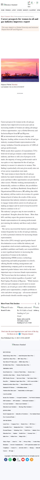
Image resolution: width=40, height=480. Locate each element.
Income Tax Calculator (8, 397)
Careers (5, 451)
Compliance (6, 448)
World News (27, 430)
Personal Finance (7, 430)
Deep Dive (5, 381)
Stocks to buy (31, 372)
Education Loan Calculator (10, 407)
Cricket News (28, 427)
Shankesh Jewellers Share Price (11, 384)
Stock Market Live (7, 372)
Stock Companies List (8, 414)
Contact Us (14, 448)
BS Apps (11, 451)
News (12, 16)
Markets (25, 10)
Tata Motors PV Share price (10, 362)
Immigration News (18, 427)
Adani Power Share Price (9, 358)
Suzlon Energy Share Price (9, 355)
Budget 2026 (22, 436)
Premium (8, 10)
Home (2, 10)
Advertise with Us (23, 448)
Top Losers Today (21, 378)
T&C (20, 441)
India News (6, 436)
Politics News (14, 436)
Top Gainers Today (32, 378)
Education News (7, 433)
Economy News (31, 433)
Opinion (15, 433)
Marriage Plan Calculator (25, 407)
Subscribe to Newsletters (22, 414)
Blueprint (32, 10)
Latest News (6, 424)
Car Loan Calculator (8, 404)
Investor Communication (16, 444)
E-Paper (19, 10)
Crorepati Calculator (22, 397)
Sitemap (32, 448)
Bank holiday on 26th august (25, 390)
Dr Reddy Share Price (8, 365)
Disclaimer (5, 444)
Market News (24, 424)
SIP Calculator (16, 400)
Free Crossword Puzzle (8, 417)
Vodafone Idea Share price (9, 390)
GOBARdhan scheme (22, 387)
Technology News (18, 430)
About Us (14, 441)
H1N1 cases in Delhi (32, 381)
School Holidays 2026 (26, 384)
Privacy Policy (27, 441)
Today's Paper (6, 441)
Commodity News (7, 427)
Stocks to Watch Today (20, 372)
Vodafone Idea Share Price (22, 365)
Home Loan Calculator (21, 404)
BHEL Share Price (23, 362)
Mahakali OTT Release (8, 387)
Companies (7, 16)
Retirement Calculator (28, 400)
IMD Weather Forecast (8, 378)
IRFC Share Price (22, 358)
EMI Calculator (7, 400)
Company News (15, 424)
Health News (22, 433)
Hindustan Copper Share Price (17, 381)
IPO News (32, 424)
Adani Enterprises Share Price (25, 355)
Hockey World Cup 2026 (23, 375)
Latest (14, 10)
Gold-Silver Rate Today (9, 375)
